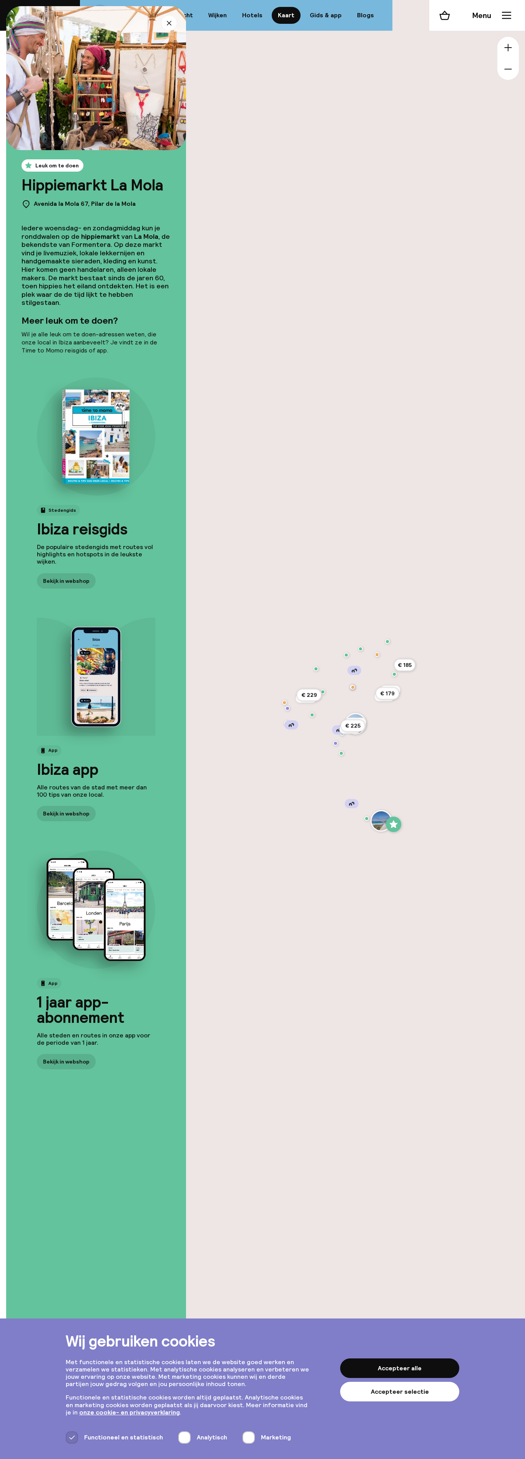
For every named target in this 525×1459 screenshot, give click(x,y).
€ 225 (353, 725)
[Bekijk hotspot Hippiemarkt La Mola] (393, 824)
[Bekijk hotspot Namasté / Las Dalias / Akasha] (394, 674)
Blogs (365, 15)
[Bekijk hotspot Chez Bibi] (353, 687)
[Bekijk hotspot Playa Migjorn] (366, 818)
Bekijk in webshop (66, 580)
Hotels (252, 15)
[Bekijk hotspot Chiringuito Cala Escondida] (284, 702)
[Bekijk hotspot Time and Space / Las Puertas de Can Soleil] (287, 708)
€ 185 (405, 665)
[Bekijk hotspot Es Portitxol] (346, 655)
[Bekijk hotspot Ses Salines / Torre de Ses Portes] (335, 743)
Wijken (217, 15)
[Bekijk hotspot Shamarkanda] (377, 654)
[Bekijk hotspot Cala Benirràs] (360, 649)
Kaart (286, 15)
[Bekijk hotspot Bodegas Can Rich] (323, 692)
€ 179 (387, 693)
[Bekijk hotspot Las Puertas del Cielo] (316, 669)
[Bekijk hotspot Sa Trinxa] (341, 753)
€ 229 (309, 694)
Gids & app (326, 15)
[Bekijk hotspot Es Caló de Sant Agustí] (381, 821)
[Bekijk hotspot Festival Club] (312, 715)
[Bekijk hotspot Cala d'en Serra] (387, 641)
